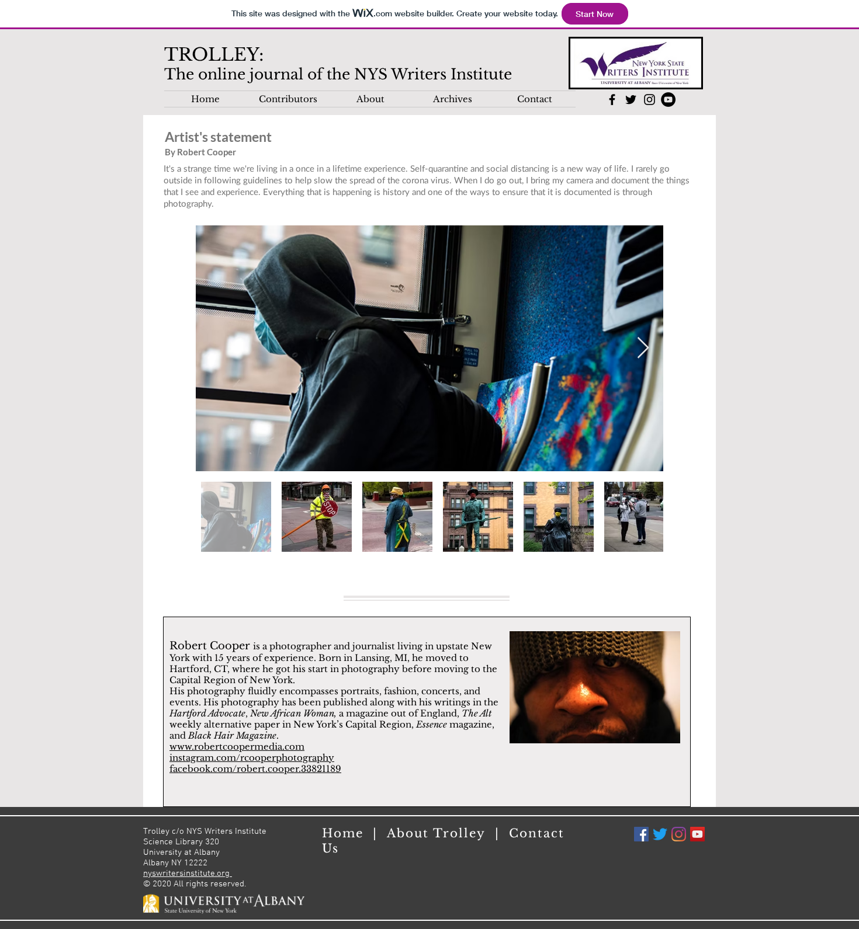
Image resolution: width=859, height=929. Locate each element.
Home (347, 833)
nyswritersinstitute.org (187, 873)
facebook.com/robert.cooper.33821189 (255, 768)
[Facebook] (641, 834)
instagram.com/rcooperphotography (251, 757)
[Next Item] (643, 348)
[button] (288, 99)
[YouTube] (697, 834)
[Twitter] (660, 834)
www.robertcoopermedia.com (236, 746)
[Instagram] (678, 834)
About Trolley (441, 833)
